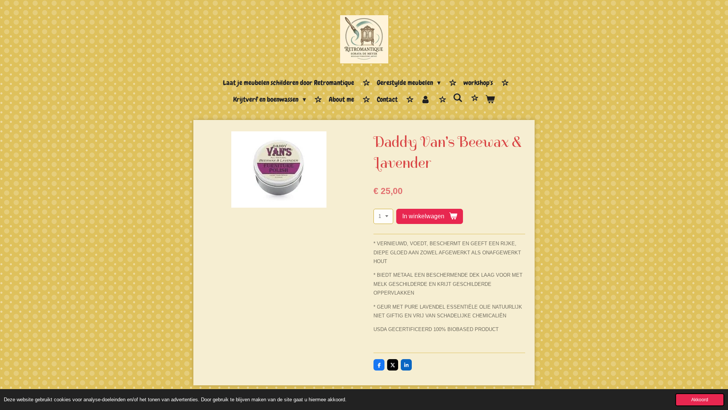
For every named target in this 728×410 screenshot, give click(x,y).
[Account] (425, 99)
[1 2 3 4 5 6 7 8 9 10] (383, 216)
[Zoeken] (458, 98)
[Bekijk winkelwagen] (490, 99)
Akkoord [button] (699, 399)
